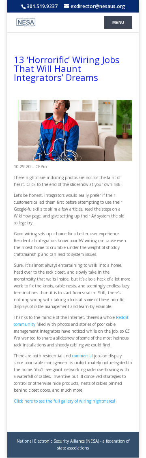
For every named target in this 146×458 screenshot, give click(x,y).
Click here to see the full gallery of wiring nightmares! (64, 401)
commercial (82, 356)
